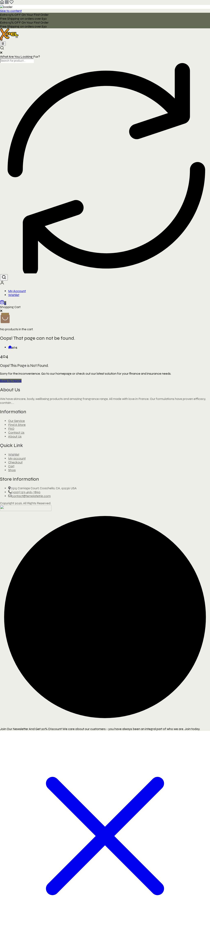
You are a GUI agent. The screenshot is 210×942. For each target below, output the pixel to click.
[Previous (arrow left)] (7, 471)
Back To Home (11, 381)
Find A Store (17, 425)
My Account (17, 291)
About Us (15, 436)
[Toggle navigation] (3, 43)
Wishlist (13, 295)
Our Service (16, 421)
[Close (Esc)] (196, 4)
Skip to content (11, 11)
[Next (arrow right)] (203, 471)
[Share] (187, 4)
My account (17, 458)
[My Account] (2, 284)
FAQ (11, 429)
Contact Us (16, 432)
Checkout (15, 462)
